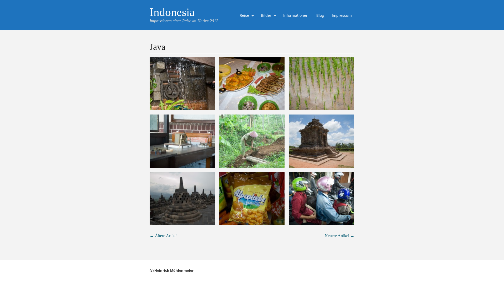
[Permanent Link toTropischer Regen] (182, 83)
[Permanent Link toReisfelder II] (252, 141)
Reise (243, 16)
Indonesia (172, 12)
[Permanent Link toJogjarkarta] (321, 198)
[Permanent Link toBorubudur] (182, 198)
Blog (320, 15)
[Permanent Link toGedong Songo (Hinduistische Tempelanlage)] (321, 141)
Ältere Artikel (163, 235)
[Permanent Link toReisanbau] (321, 83)
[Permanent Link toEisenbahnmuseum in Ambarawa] (182, 141)
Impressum (342, 15)
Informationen (295, 15)
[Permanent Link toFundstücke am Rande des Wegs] (252, 198)
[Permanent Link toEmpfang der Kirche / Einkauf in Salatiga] (252, 83)
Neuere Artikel (339, 235)
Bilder (264, 16)
